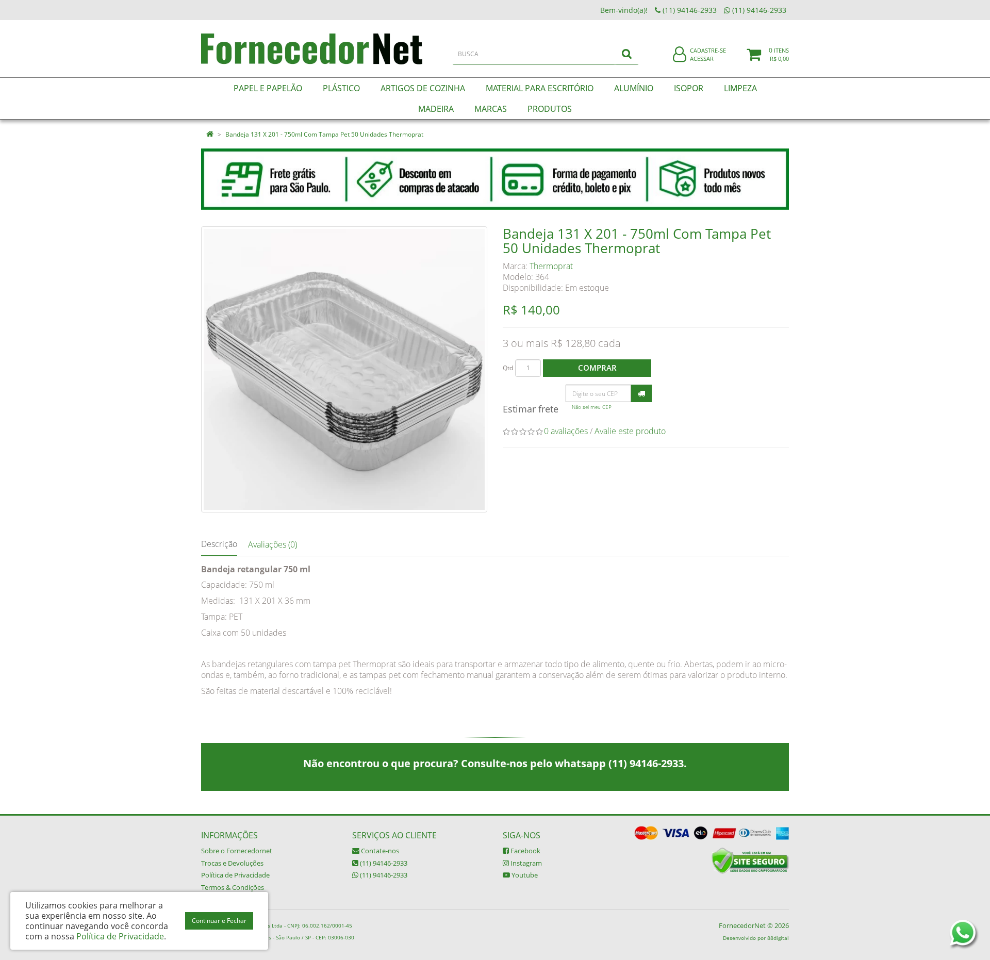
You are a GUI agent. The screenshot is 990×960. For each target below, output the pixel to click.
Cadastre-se (708, 50)
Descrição (219, 544)
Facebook (524, 850)
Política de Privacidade (235, 875)
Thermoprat (551, 266)
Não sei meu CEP (592, 407)
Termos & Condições (232, 887)
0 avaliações (566, 431)
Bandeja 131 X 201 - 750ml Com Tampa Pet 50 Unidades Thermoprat (324, 134)
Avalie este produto (630, 431)
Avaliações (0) (272, 544)
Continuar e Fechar (219, 920)
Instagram (525, 863)
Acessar (702, 58)
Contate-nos (379, 850)
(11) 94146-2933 (382, 863)
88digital (778, 937)
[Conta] (679, 54)
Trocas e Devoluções (232, 863)
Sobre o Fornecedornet (236, 850)
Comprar (597, 367)
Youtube (524, 875)
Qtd (508, 367)
